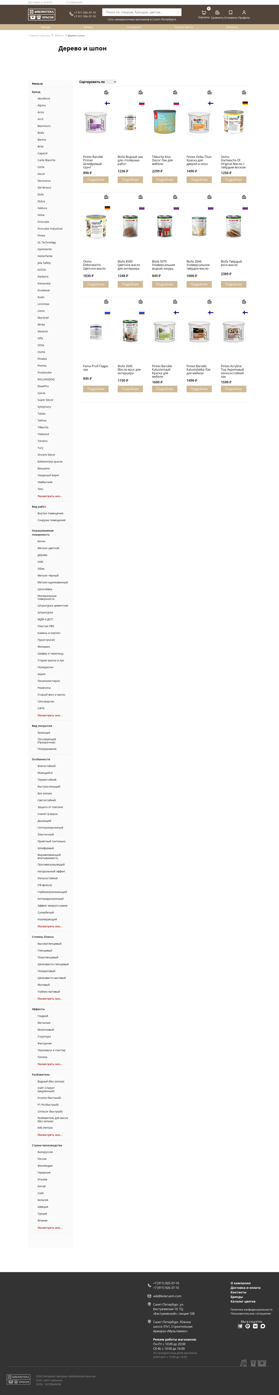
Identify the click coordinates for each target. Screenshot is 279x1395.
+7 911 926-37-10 (85, 16)
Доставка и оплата (40, 2)
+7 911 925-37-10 (85, 12)
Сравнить (217, 17)
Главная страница (39, 35)
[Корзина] (204, 12)
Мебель (59, 35)
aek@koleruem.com (167, 1296)
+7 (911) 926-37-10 (166, 1288)
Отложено (230, 17)
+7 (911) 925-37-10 (166, 1283)
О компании (74, 2)
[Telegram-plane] (240, 1326)
